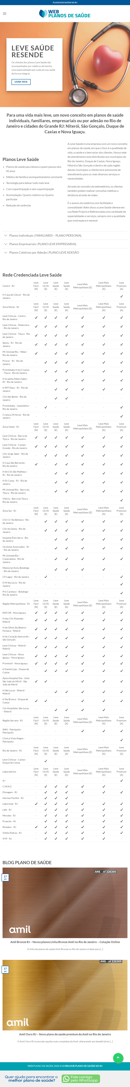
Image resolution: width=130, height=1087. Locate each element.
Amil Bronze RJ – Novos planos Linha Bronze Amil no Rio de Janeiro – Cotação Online (65, 942)
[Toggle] (6, 235)
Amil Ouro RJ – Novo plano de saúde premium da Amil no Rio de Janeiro (65, 1034)
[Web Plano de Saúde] (65, 14)
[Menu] (5, 13)
